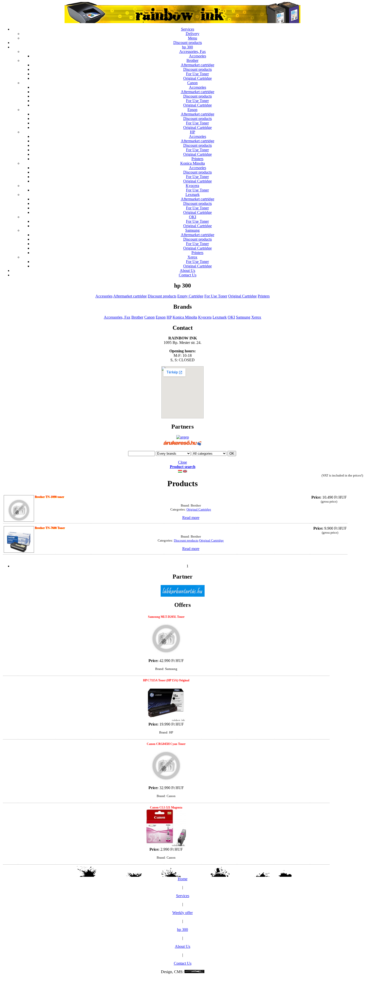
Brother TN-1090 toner (49, 497)
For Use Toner (197, 74)
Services (187, 29)
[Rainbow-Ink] (182, 22)
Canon (192, 83)
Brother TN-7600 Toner (50, 528)
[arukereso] (182, 445)
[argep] (182, 437)
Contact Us (187, 275)
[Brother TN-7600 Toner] (19, 540)
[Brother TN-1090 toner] (19, 509)
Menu (192, 38)
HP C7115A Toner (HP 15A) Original (166, 680)
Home (182, 879)
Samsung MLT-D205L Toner (166, 617)
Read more (190, 517)
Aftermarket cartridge (197, 65)
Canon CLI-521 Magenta (166, 807)
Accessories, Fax (192, 51)
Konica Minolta (192, 163)
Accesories (197, 56)
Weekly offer (182, 913)
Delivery (192, 34)
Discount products (187, 42)
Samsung (192, 230)
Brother (192, 60)
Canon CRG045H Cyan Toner (166, 744)
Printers (197, 159)
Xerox (192, 257)
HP (192, 132)
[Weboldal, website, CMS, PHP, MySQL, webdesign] (194, 972)
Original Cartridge (197, 78)
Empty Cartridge (190, 296)
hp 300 (187, 47)
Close (182, 462)
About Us (187, 270)
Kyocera (192, 185)
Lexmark (192, 194)
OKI (192, 217)
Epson (192, 110)
